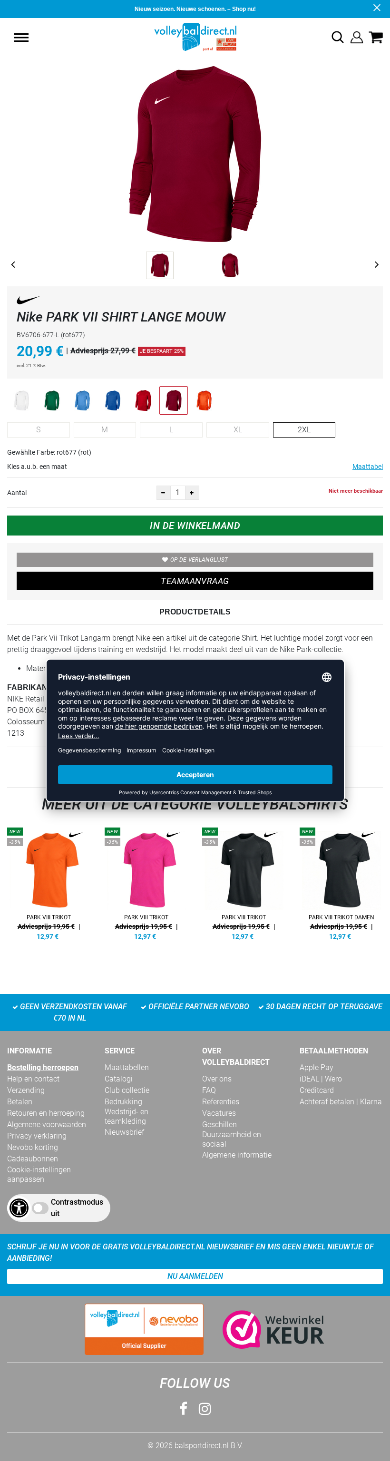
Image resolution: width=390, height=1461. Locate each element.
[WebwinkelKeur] (264, 1329)
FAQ (209, 1090)
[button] (21, 37)
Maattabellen (127, 1067)
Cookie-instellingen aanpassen (39, 1174)
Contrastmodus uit (77, 1208)
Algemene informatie (237, 1154)
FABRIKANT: (30, 687)
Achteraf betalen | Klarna (341, 1101)
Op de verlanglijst (199, 559)
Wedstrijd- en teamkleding (126, 1116)
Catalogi (119, 1078)
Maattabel (367, 466)
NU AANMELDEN (195, 1276)
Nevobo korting (32, 1147)
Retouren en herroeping (46, 1113)
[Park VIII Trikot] (48, 882)
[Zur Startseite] (195, 36)
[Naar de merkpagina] (28, 301)
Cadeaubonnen (32, 1158)
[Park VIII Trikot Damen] (341, 882)
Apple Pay (316, 1067)
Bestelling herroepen (42, 1067)
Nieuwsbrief (124, 1132)
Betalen (19, 1101)
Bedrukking (123, 1101)
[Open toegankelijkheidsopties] (19, 1208)
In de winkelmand (195, 525)
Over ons (217, 1078)
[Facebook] (183, 1409)
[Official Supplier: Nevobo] (144, 1329)
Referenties (220, 1101)
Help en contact (33, 1078)
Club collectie (127, 1090)
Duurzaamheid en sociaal (231, 1139)
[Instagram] (205, 1409)
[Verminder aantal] (163, 493)
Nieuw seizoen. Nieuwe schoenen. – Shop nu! (195, 9)
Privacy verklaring (37, 1135)
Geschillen (219, 1124)
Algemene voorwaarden (46, 1124)
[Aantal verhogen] (192, 493)
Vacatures (219, 1113)
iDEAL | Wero (321, 1078)
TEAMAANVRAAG (195, 581)
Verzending (26, 1090)
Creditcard (317, 1090)
